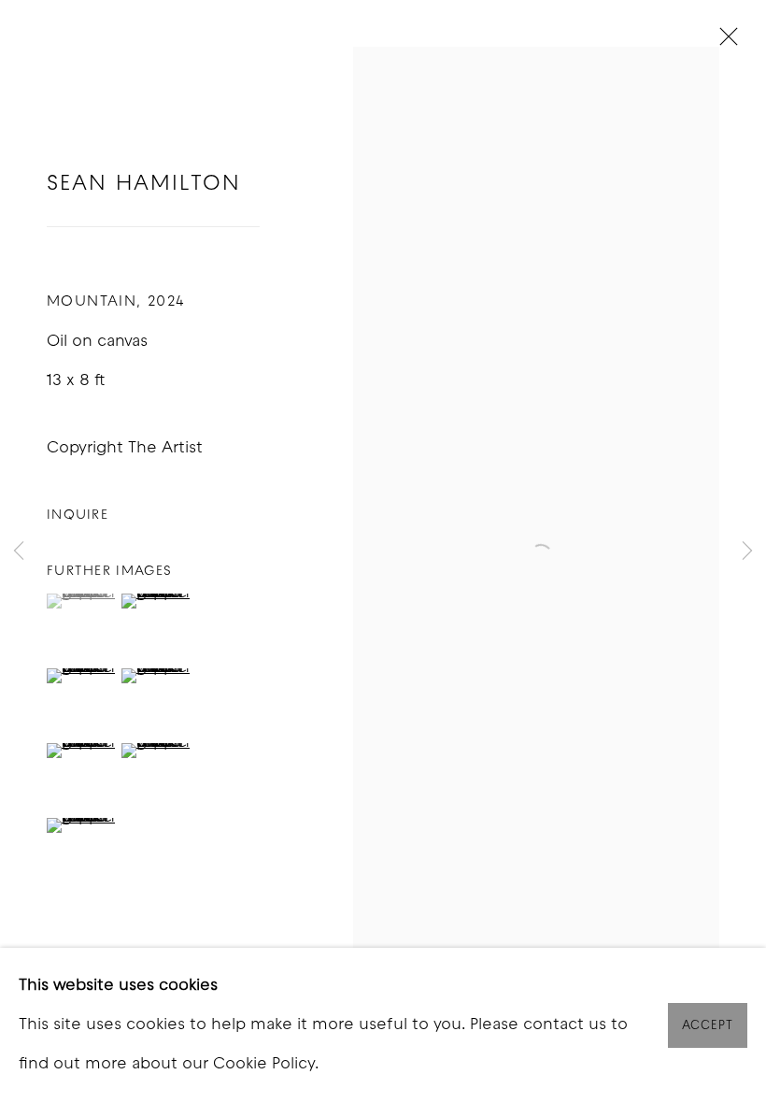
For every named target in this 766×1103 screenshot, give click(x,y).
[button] (82, 601)
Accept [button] (707, 1026)
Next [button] (747, 551)
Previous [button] (18, 551)
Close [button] (724, 42)
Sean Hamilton (144, 184)
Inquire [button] (77, 515)
